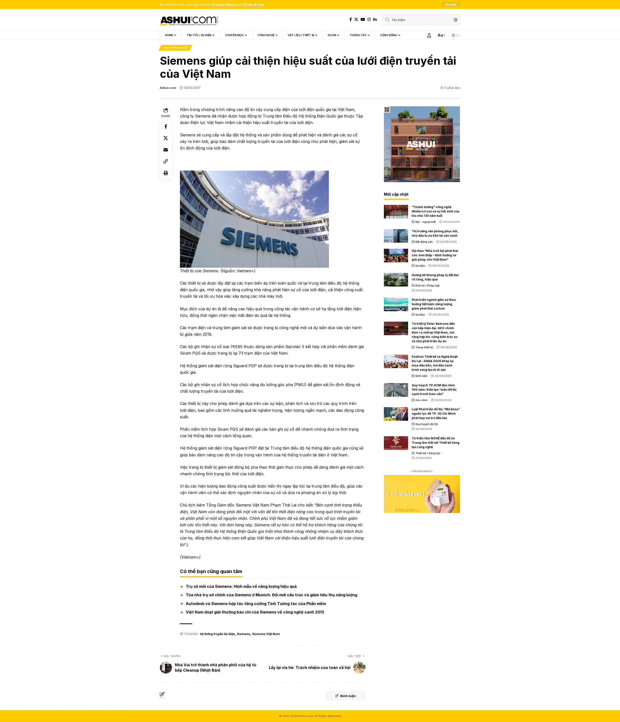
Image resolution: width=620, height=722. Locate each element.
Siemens (243, 634)
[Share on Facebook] (165, 126)
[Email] (165, 149)
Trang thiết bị (424, 347)
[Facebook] (350, 19)
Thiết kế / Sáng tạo (427, 453)
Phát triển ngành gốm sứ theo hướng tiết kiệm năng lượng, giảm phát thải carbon (434, 304)
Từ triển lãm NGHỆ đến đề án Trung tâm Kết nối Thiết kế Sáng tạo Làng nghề (435, 442)
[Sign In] (429, 35)
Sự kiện (420, 265)
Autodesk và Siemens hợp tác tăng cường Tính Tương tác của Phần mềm (256, 603)
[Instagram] (369, 19)
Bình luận (348, 696)
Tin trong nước (175, 47)
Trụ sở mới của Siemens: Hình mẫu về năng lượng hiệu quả (241, 586)
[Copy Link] (165, 161)
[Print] (165, 173)
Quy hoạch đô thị (426, 424)
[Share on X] (165, 138)
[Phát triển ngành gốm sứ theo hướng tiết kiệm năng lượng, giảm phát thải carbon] (396, 304)
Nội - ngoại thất (425, 222)
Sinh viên (421, 376)
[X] (356, 19)
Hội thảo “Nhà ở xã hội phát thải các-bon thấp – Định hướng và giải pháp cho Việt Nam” (435, 255)
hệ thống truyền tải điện (217, 634)
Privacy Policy (223, 4)
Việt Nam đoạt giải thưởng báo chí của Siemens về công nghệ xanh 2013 (255, 612)
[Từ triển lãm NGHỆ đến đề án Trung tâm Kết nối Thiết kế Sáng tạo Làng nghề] (396, 443)
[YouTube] (362, 19)
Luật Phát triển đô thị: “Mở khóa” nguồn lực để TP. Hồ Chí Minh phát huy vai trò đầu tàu (436, 413)
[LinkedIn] (375, 19)
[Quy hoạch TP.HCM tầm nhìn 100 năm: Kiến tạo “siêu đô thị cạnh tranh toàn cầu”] (396, 390)
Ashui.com (168, 88)
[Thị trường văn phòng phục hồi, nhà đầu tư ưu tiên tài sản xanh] (396, 236)
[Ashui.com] (189, 20)
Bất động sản (424, 241)
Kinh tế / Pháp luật (427, 285)
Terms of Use (253, 4)
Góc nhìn (421, 400)
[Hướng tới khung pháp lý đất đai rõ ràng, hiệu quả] (396, 280)
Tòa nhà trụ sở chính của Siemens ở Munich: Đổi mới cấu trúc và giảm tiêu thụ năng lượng (271, 594)
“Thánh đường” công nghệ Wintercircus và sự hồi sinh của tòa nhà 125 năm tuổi (435, 211)
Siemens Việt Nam (266, 634)
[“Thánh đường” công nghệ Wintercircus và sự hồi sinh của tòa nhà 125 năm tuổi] (396, 211)
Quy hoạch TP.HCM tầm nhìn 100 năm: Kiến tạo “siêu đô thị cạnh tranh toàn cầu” (434, 389)
